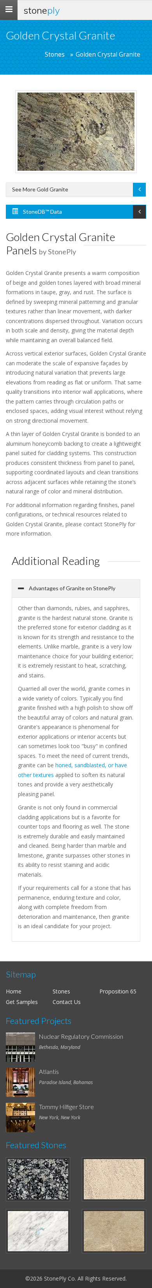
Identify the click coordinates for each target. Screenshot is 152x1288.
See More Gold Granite (40, 189)
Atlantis (49, 1071)
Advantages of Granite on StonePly (71, 588)
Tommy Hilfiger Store (66, 1106)
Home (13, 991)
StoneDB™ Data (42, 211)
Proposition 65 (117, 991)
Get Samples (22, 1002)
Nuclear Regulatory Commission (81, 1036)
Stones (55, 54)
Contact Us (67, 1002)
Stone (41, 10)
